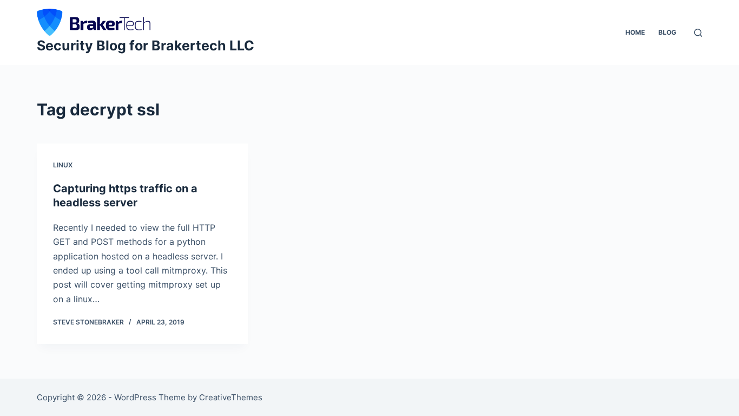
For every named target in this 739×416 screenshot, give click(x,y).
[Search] (698, 33)
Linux (62, 165)
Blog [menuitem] (667, 32)
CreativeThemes (230, 397)
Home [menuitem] (635, 32)
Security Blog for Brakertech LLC (145, 45)
